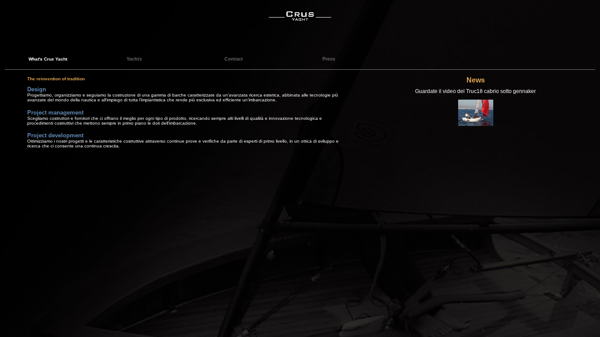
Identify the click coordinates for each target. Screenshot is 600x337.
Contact (233, 58)
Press (328, 58)
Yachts (134, 58)
